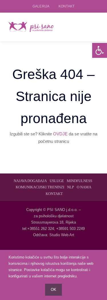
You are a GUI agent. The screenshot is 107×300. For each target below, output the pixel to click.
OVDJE (60, 133)
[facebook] (44, 249)
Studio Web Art (61, 235)
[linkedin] (62, 249)
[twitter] (53, 249)
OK (53, 289)
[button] (99, 50)
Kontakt (66, 6)
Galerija (41, 6)
